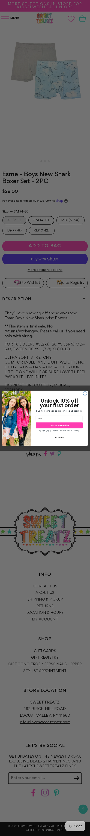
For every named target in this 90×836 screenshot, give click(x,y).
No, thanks (59, 437)
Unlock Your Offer (59, 425)
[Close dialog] (85, 393)
